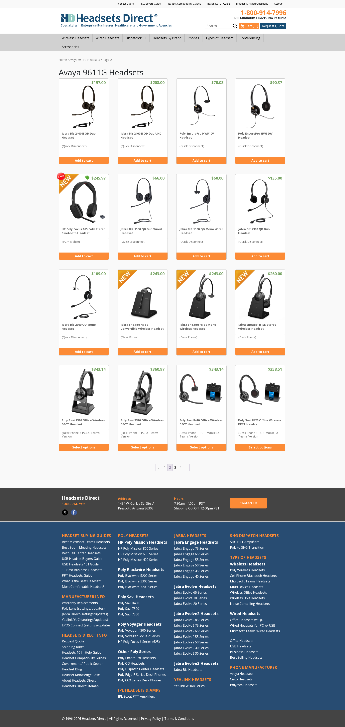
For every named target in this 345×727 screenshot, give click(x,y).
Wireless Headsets (247, 564)
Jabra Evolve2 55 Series (191, 636)
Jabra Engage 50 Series (191, 565)
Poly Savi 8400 (128, 603)
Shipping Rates (73, 647)
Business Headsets (244, 652)
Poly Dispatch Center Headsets (141, 669)
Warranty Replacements (80, 603)
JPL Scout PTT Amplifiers (136, 696)
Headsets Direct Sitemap (80, 686)
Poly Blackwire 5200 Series (138, 575)
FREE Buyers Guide (150, 3)
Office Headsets (241, 640)
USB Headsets (240, 646)
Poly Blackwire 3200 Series (138, 587)
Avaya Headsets (242, 673)
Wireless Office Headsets (248, 592)
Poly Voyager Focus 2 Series (139, 636)
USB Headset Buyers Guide (82, 558)
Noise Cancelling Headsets (250, 603)
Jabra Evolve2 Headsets (196, 613)
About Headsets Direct (79, 680)
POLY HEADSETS (133, 535)
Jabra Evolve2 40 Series (191, 648)
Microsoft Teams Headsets (250, 581)
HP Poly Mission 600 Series (138, 554)
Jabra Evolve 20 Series (190, 603)
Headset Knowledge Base (81, 675)
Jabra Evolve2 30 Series (191, 653)
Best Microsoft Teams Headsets (86, 542)
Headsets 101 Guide (218, 3)
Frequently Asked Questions (252, 3)
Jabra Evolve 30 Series (190, 598)
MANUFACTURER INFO (83, 596)
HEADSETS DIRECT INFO (84, 635)
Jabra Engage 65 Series (191, 554)
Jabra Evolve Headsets (195, 586)
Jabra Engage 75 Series (191, 548)
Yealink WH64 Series (189, 686)
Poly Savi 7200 (128, 614)
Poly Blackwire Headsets (141, 569)
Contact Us (248, 503)
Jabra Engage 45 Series (191, 571)
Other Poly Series (134, 651)
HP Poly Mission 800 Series (138, 548)
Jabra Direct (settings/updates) (85, 614)
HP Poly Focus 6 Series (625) (139, 641)
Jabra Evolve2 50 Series (191, 642)
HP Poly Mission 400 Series (138, 559)
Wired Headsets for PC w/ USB (252, 625)
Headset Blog (72, 669)
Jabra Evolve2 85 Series (191, 620)
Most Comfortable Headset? (83, 586)
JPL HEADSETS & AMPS (139, 690)
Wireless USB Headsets (247, 598)
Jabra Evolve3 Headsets (196, 663)
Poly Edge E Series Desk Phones (142, 674)
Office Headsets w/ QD (246, 620)
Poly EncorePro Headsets (137, 658)
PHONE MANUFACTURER (253, 667)
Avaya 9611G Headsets (84, 60)
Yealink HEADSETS (192, 679)
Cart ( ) (252, 26)
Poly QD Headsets (131, 663)
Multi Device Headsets (246, 587)
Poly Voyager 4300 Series (137, 630)
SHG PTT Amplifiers (244, 542)
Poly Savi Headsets (136, 596)
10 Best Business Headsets (82, 570)
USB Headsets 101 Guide (80, 564)
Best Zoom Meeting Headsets (84, 547)
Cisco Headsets (241, 679)
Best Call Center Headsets (81, 553)
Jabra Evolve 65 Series (190, 592)
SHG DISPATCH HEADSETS (254, 535)
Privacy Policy (151, 718)
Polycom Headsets (243, 685)
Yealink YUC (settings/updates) (85, 619)
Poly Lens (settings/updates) (83, 608)
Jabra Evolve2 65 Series (191, 631)
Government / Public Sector (82, 663)
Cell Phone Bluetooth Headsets (253, 575)
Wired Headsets (245, 613)
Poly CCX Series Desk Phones (140, 680)
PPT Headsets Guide (77, 575)
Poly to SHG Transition (247, 547)
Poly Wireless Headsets (247, 570)
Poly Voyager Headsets (140, 624)
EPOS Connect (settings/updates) (86, 625)
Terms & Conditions (179, 718)
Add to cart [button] (84, 160)
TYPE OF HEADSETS (248, 557)
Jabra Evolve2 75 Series (191, 625)
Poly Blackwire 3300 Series (138, 581)
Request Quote (125, 3)
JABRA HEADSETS (190, 535)
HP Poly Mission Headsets (142, 542)
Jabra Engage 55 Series (191, 559)
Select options (83, 447)
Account (278, 3)
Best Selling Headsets (246, 657)
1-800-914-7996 (263, 12)
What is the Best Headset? (81, 581)
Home (63, 60)
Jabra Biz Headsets (188, 669)
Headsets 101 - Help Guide (81, 652)
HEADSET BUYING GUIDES (86, 535)
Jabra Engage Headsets (196, 542)
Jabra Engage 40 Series (191, 576)
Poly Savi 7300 (128, 608)
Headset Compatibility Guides (184, 3)
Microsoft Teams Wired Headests (255, 631)
